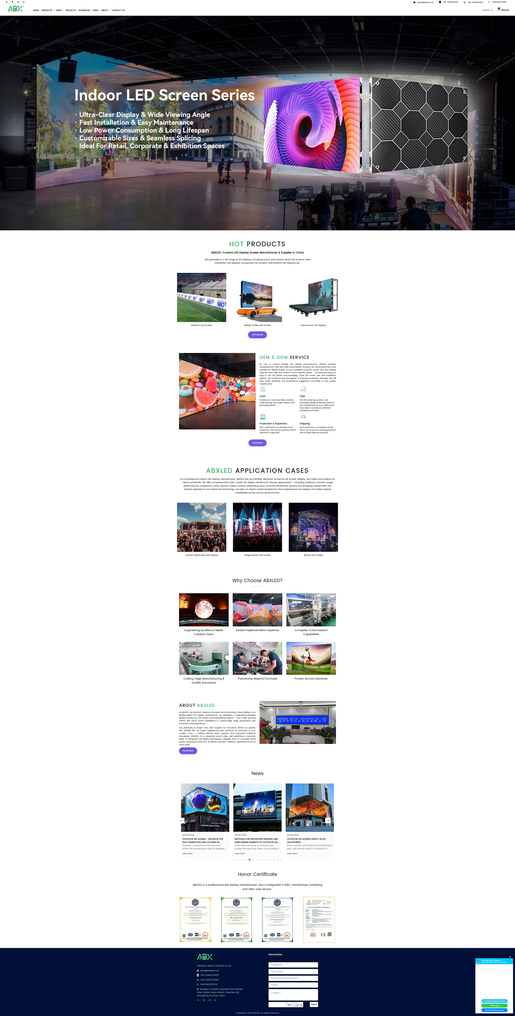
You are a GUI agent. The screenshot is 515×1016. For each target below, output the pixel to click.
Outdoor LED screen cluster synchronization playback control (308, 840)
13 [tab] (281, 859)
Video (96, 10)
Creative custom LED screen (313, 555)
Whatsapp (494, 1005)
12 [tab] (277, 859)
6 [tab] (253, 859)
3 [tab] (241, 859)
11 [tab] (273, 859)
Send (314, 1004)
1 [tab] (233, 859)
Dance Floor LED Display (201, 325)
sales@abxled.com (425, 2)
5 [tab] (249, 859)
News (59, 10)
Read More (258, 442)
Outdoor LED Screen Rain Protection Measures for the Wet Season (256, 840)
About (104, 10)
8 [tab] (261, 859)
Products (47, 10)
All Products (257, 334)
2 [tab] (237, 859)
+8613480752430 (499, 2)
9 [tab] (265, 859)
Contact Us (118, 10)
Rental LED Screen (201, 555)
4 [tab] (245, 859)
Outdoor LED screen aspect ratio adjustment (201, 840)
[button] (13, 123)
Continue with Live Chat (494, 1001)
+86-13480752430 (450, 2)
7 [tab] (257, 859)
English (505, 10)
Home (36, 10)
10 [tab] (269, 859)
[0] (497, 10)
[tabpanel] (205, 820)
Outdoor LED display (313, 325)
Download (84, 10)
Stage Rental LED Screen (257, 325)
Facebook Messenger (494, 1010)
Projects (71, 10)
